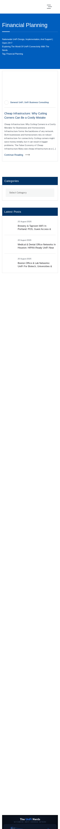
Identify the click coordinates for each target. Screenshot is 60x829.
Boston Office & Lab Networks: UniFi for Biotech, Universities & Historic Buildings (35, 266)
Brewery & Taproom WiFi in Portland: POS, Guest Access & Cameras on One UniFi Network (34, 229)
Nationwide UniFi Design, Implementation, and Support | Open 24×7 (27, 41)
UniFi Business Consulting (36, 102)
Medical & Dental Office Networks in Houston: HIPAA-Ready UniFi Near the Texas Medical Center (37, 247)
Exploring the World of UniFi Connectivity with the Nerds (25, 48)
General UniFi (16, 102)
